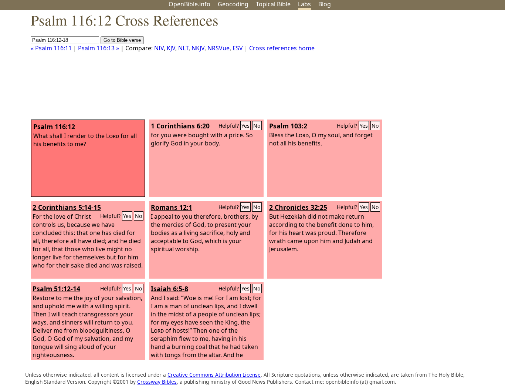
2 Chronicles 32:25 (298, 207)
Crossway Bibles (157, 381)
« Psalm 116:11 (51, 48)
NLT (183, 48)
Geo (233, 4)
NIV (159, 48)
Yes (245, 125)
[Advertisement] (430, 68)
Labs (304, 4)
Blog (324, 4)
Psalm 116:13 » (98, 48)
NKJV (198, 48)
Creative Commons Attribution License (214, 374)
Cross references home (282, 48)
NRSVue (218, 48)
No (257, 125)
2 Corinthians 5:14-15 (67, 207)
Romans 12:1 (171, 207)
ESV (238, 48)
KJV (171, 48)
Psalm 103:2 (288, 125)
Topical (273, 4)
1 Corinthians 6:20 (180, 125)
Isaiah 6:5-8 (169, 288)
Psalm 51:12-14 (56, 288)
